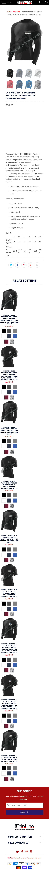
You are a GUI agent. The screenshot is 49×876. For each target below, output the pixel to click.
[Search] (39, 2)
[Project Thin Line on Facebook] (22, 852)
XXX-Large (35, 139)
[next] (40, 42)
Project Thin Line (19, 858)
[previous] (8, 42)
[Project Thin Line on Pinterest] (27, 852)
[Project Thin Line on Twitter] (18, 852)
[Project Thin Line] (24, 2)
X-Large (10, 139)
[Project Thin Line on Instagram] (31, 852)
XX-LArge (22, 139)
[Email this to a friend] (37, 265)
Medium (19, 133)
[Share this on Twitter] (11, 265)
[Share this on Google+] (30, 265)
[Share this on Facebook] (17, 265)
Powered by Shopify (34, 858)
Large (30, 133)
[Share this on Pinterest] (24, 265)
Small (10, 133)
